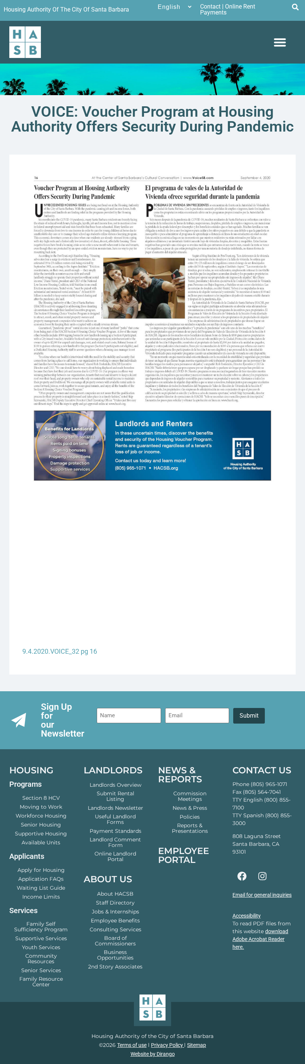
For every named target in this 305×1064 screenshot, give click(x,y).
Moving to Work (41, 806)
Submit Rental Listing (115, 796)
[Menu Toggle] (279, 42)
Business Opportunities (115, 955)
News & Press (190, 808)
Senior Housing (41, 824)
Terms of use (132, 1045)
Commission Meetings (189, 796)
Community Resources (41, 959)
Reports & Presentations (190, 828)
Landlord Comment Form (115, 842)
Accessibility (246, 916)
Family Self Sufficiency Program (41, 927)
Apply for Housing (41, 870)
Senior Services (41, 970)
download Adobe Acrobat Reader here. (260, 939)
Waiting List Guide (41, 887)
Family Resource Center (41, 982)
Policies (190, 817)
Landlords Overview (115, 785)
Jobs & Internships (115, 911)
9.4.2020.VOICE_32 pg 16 (59, 651)
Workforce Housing (41, 815)
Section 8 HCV (41, 798)
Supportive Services (41, 938)
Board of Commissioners (115, 941)
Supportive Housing (41, 833)
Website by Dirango (153, 1054)
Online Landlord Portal (115, 856)
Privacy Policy (167, 1045)
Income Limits (41, 896)
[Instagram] (262, 876)
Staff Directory (115, 902)
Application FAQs (41, 879)
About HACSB (115, 893)
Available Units (41, 842)
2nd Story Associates (115, 966)
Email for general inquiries (262, 895)
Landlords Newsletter (115, 808)
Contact (210, 6)
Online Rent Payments (227, 9)
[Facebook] (241, 876)
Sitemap (196, 1045)
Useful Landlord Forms (115, 819)
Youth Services (41, 947)
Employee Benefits (115, 920)
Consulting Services (115, 929)
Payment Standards (115, 831)
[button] (295, 7)
